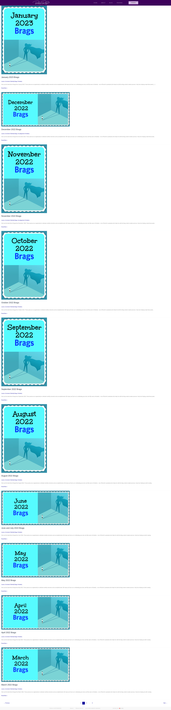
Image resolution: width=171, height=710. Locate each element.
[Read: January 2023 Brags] (24, 39)
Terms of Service (79, 708)
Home (95, 2)
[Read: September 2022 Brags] (24, 351)
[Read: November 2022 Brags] (24, 178)
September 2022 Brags (11, 389)
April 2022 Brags (8, 632)
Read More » (4, 88)
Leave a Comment (5, 81)
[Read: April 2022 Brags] (35, 612)
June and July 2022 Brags (12, 528)
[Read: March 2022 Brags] (35, 664)
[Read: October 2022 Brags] (24, 265)
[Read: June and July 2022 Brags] (35, 507)
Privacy (72, 708)
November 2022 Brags (11, 216)
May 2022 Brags (8, 580)
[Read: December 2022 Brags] (35, 109)
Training (120, 2)
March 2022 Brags (9, 685)
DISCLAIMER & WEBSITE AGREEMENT (92, 708)
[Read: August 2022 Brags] (24, 438)
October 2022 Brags (10, 302)
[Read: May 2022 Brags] (35, 560)
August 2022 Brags (9, 476)
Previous (7, 703)
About (103, 2)
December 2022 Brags (11, 129)
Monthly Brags (14, 81)
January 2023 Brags (10, 77)
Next (165, 703)
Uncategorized (21, 133)
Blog (111, 2)
